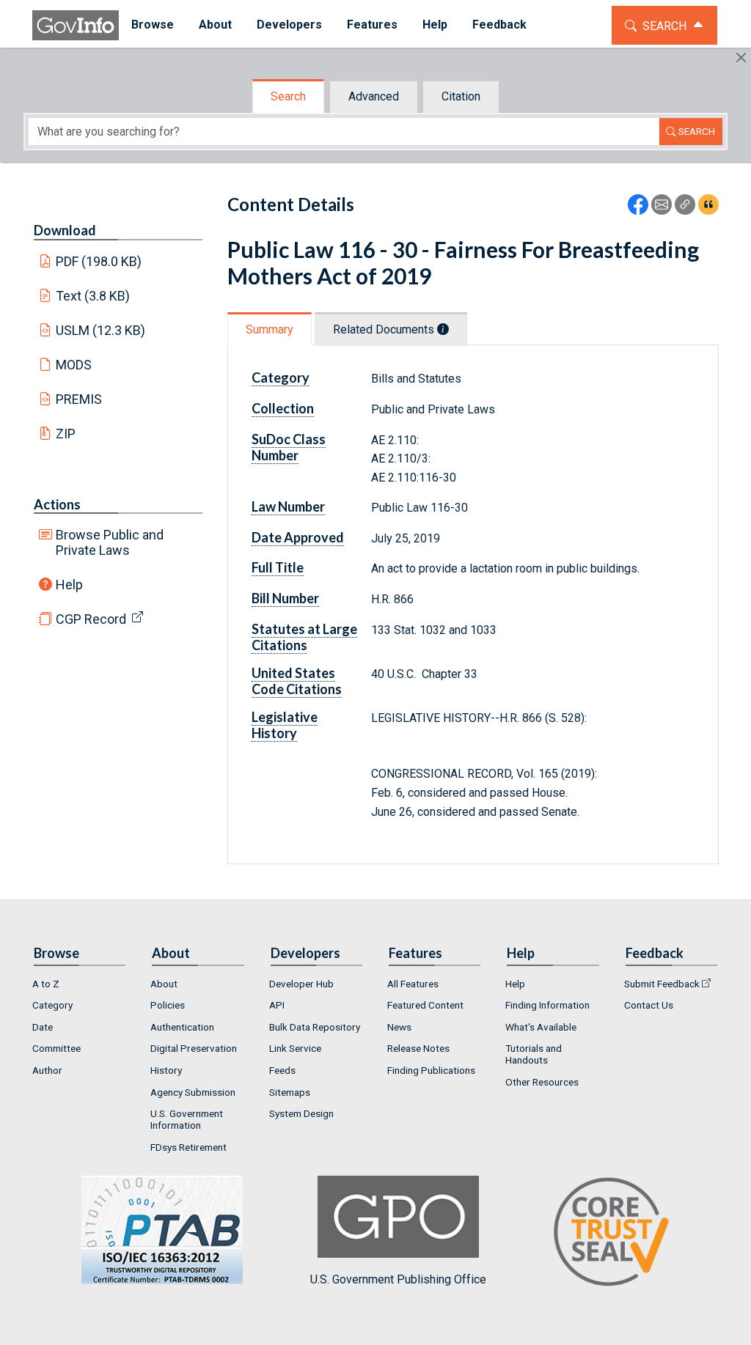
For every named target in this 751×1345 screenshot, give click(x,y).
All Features (413, 984)
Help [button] (434, 25)
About (163, 984)
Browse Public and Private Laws (110, 542)
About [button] (215, 25)
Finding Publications (431, 1070)
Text (93, 295)
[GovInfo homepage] (75, 25)
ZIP (66, 433)
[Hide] (741, 57)
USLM (101, 330)
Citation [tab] (461, 96)
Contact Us (648, 1005)
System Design (301, 1113)
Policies (167, 1005)
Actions (57, 504)
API (277, 1005)
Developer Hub (301, 984)
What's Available (540, 1027)
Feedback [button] (499, 25)
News (399, 1027)
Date (42, 1027)
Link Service (295, 1048)
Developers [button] (289, 25)
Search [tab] (288, 96)
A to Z (45, 984)
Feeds (282, 1070)
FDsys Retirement (188, 1147)
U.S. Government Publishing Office (398, 1279)
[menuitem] (152, 25)
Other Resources (542, 1082)
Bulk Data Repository (314, 1027)
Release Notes (418, 1048)
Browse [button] (152, 25)
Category (52, 1005)
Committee (56, 1048)
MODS (74, 364)
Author (47, 1070)
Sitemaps (289, 1092)
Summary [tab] (269, 329)
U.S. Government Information (186, 1119)
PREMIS (79, 399)
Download (65, 230)
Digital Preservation (193, 1048)
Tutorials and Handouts (533, 1054)
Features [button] (372, 25)
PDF (99, 261)
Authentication (182, 1027)
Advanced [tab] (373, 96)
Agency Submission (192, 1092)
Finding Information (547, 1005)
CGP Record (91, 619)
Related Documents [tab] (385, 329)
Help (69, 584)
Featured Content (425, 1005)
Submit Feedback (662, 984)
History (166, 1070)
